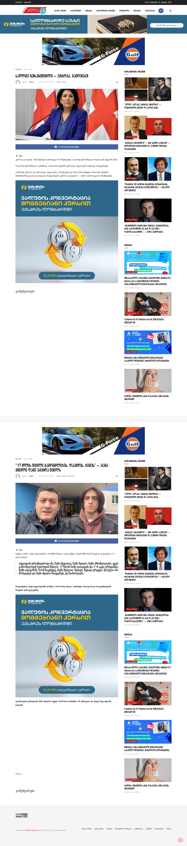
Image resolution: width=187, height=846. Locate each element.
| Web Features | (32, 830)
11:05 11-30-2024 (46, 82)
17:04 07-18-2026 (132, 235)
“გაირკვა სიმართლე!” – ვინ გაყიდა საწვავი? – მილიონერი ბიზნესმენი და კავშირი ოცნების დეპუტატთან (147, 146)
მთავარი (18, 69)
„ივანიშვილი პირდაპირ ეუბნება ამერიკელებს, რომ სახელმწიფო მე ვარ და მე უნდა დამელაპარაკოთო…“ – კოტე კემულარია (146, 228)
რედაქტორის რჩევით (105, 10)
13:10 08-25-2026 (132, 364)
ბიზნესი (88, 10)
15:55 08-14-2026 (132, 153)
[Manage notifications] (180, 840)
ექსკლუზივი (76, 10)
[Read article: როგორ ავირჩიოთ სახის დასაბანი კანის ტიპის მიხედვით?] (148, 381)
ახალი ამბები (60, 10)
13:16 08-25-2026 (132, 326)
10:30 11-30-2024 (46, 476)
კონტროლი (124, 10)
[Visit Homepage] (34, 10)
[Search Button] (170, 10)
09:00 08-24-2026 (132, 403)
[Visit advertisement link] (93, 53)
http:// (18, 774)
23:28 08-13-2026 (132, 194)
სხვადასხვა (150, 10)
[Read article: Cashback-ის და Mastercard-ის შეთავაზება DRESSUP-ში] (148, 304)
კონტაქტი (27, 2)
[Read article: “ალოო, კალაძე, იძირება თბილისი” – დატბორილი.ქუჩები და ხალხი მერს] (148, 89)
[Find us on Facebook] (161, 10)
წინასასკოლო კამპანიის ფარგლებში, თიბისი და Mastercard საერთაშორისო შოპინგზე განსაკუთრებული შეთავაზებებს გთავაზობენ (147, 281)
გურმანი (137, 10)
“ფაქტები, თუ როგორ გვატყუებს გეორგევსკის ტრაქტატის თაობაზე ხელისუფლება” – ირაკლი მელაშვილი (146, 187)
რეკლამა (18, 2)
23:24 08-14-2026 (132, 111)
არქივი (169, 829)
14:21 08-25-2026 (132, 288)
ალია (31, 82)
